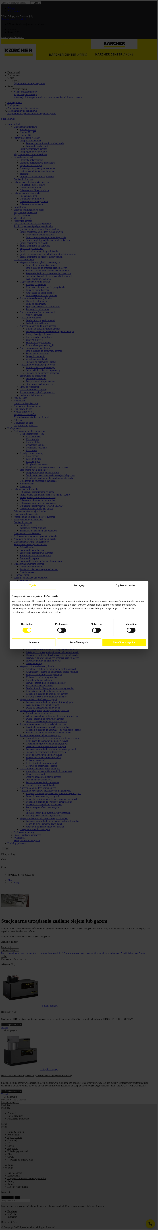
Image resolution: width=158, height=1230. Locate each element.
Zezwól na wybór (79, 642)
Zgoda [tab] (32, 585)
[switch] (61, 630)
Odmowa (34, 642)
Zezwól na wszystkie (124, 642)
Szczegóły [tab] (79, 585)
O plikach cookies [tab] (125, 585)
